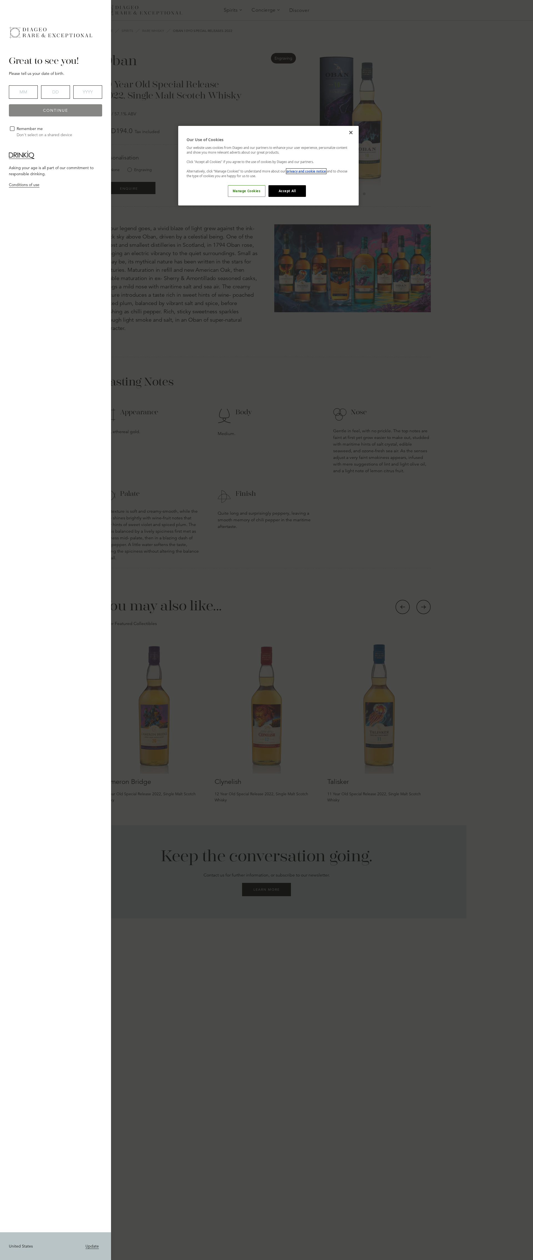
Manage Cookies (247, 191)
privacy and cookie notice (306, 171)
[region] (268, 165)
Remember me (30, 128)
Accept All (287, 191)
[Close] (351, 132)
